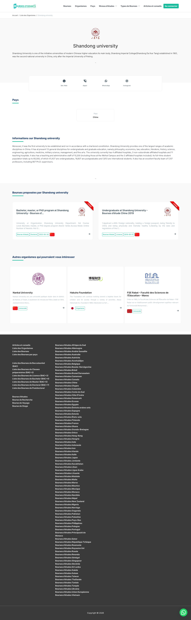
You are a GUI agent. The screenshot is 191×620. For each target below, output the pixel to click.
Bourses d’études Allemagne (68, 348)
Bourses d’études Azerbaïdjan (69, 360)
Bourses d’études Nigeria (67, 504)
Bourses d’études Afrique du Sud (70, 345)
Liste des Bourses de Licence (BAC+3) (30, 375)
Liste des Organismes (22, 348)
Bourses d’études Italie (66, 454)
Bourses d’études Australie (67, 354)
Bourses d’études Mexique (67, 489)
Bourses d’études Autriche (67, 357)
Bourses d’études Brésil (66, 370)
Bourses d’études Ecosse (67, 401)
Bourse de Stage (20, 406)
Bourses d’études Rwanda (67, 554)
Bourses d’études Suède (66, 570)
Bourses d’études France (66, 423)
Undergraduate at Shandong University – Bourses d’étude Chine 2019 (125, 212)
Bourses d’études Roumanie (68, 545)
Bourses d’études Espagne (67, 410)
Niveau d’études (106, 6)
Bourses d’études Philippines (68, 523)
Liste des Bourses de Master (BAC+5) (30, 382)
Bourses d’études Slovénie (67, 564)
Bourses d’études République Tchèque (73, 542)
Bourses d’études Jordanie (67, 460)
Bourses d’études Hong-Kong (69, 435)
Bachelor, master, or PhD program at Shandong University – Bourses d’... (42, 212)
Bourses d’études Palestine (68, 517)
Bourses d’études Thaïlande (68, 579)
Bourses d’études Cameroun (68, 376)
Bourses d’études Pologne (67, 526)
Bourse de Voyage (20, 403)
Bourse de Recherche (22, 400)
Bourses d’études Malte (66, 479)
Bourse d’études (20, 396)
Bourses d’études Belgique (67, 364)
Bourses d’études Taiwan (67, 576)
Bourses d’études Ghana (66, 426)
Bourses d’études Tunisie (67, 582)
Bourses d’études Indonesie (68, 445)
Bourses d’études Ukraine (67, 589)
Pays (92, 6)
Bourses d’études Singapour (68, 560)
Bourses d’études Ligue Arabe (69, 470)
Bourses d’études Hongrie (67, 439)
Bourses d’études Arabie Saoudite (71, 351)
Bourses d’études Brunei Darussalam (72, 373)
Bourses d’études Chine (66, 382)
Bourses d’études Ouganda (68, 510)
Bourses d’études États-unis (68, 417)
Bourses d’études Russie (66, 551)
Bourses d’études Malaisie (67, 476)
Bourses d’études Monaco (67, 492)
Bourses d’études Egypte (67, 404)
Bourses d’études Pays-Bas (68, 520)
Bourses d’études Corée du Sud (70, 392)
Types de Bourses (129, 6)
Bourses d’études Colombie (68, 389)
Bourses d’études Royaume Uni (69, 548)
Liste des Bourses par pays (24, 354)
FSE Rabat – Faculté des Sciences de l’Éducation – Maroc (148, 294)
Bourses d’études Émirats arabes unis (72, 407)
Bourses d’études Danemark (68, 398)
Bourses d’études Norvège (67, 507)
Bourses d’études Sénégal (67, 557)
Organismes (81, 6)
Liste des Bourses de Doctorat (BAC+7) (30, 385)
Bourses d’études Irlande (66, 451)
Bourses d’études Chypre (67, 385)
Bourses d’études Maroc (66, 482)
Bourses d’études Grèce (66, 432)
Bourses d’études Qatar (66, 539)
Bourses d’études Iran (65, 448)
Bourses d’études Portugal (67, 529)
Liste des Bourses (20, 351)
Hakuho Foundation (81, 292)
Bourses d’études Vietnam (67, 595)
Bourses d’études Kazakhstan (69, 464)
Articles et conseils (153, 6)
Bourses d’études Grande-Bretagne (72, 429)
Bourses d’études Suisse (66, 573)
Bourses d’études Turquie (67, 585)
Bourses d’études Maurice (67, 485)
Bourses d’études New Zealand (69, 501)
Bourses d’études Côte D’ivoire (69, 395)
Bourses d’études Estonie (67, 414)
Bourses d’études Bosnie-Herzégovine (73, 367)
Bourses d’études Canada (67, 379)
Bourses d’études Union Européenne (72, 592)
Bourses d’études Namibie (67, 495)
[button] (183, 612)
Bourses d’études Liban (66, 467)
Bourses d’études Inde (65, 442)
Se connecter (171, 6)
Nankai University (23, 292)
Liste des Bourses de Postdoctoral (28, 388)
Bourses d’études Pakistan (67, 514)
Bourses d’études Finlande (67, 420)
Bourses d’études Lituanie (67, 473)
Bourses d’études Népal (66, 498)
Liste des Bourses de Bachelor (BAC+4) (30, 378)
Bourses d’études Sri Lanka (68, 567)
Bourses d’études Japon (66, 457)
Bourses (67, 6)
